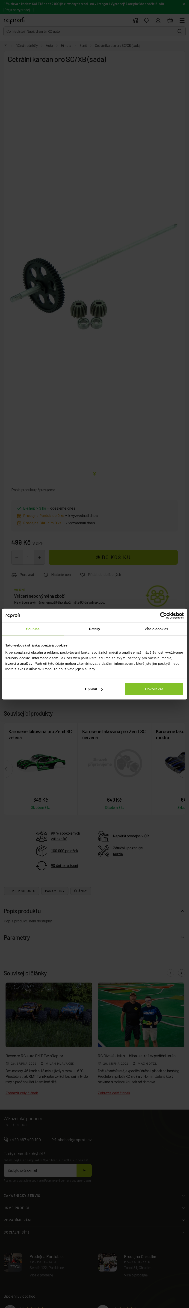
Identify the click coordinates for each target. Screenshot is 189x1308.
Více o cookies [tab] (156, 629)
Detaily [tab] (94, 629)
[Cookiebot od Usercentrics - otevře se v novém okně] (163, 615)
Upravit (91, 689)
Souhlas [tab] (32, 629)
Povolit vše (154, 689)
